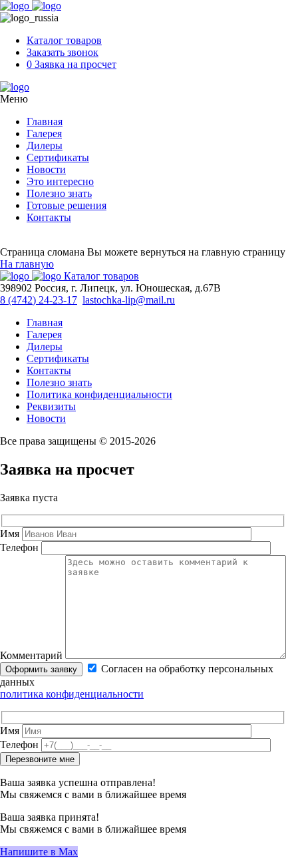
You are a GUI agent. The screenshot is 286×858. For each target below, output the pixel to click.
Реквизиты (51, 406)
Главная (45, 121)
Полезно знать (59, 193)
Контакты (49, 217)
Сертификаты (58, 157)
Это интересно (60, 181)
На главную (27, 264)
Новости (46, 169)
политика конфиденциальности (72, 694)
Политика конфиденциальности (99, 394)
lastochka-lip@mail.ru (128, 300)
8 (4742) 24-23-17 (38, 300)
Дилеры (45, 145)
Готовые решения (66, 205)
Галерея (44, 133)
